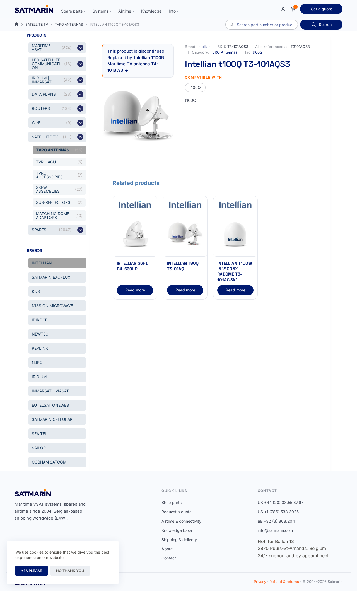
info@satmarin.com (275, 530)
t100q (257, 52)
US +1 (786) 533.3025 (278, 511)
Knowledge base (176, 530)
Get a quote (321, 8)
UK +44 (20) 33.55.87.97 (280, 502)
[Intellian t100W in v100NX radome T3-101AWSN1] (235, 235)
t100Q (195, 87)
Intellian (204, 46)
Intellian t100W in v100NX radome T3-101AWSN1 (234, 271)
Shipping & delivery (179, 539)
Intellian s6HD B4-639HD (132, 265)
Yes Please (31, 570)
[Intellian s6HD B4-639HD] (135, 235)
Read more (135, 290)
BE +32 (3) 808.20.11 (277, 521)
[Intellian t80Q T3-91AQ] (185, 235)
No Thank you (70, 570)
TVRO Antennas (223, 52)
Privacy (260, 581)
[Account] (283, 9)
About (167, 548)
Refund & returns (284, 581)
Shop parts (171, 502)
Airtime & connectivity (181, 521)
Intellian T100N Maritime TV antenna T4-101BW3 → (135, 64)
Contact (168, 558)
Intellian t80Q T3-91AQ (183, 265)
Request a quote (176, 511)
